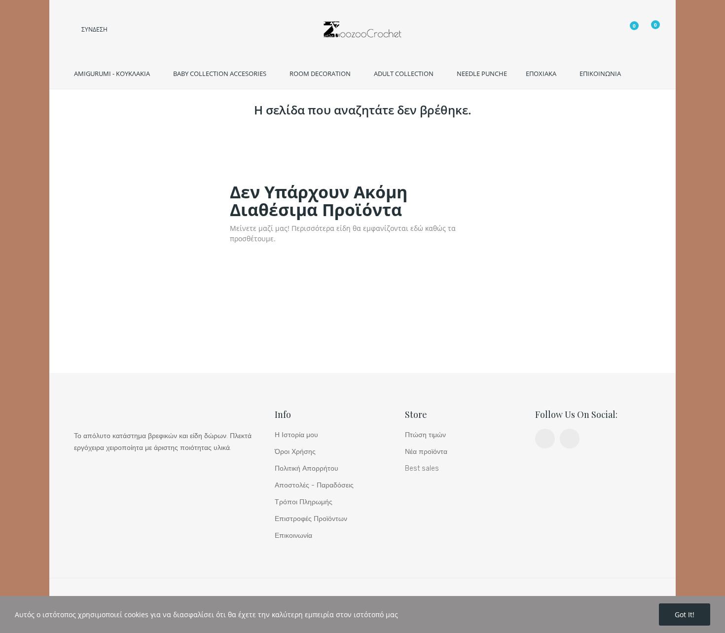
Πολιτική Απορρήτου (306, 468)
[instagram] (570, 438)
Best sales (422, 468)
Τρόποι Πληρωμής (303, 502)
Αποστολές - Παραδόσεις (314, 485)
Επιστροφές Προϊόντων (311, 519)
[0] (627, 30)
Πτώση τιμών (425, 435)
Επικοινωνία (293, 535)
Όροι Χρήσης (295, 451)
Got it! (684, 614)
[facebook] (545, 438)
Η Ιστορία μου (296, 435)
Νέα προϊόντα (426, 451)
